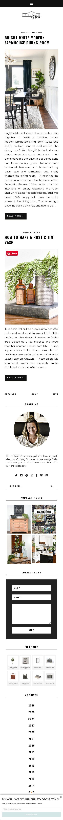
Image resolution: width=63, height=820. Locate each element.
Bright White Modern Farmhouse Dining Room (27, 40)
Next (55, 394)
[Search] (52, 486)
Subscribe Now (31, 814)
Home (34, 394)
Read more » (15, 216)
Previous (10, 394)
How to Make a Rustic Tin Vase (29, 240)
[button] (31, 799)
